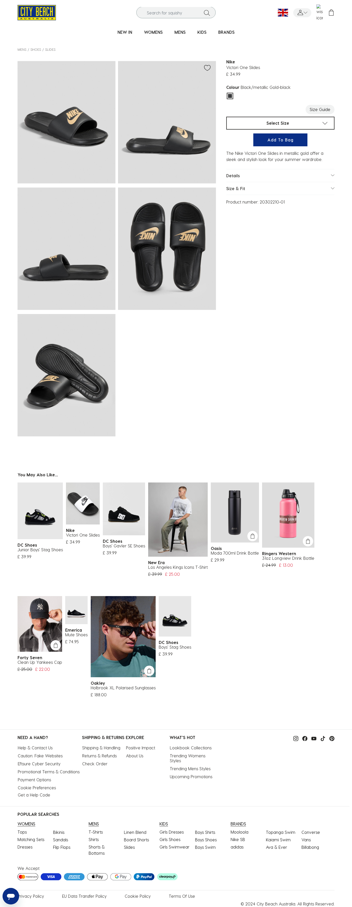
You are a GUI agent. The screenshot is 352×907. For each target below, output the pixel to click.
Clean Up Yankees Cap (40, 662)
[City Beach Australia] (37, 12)
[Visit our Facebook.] (303, 737)
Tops (22, 831)
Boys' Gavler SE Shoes (124, 545)
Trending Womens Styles (188, 758)
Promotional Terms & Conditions (49, 771)
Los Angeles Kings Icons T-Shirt (178, 567)
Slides (50, 49)
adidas (237, 846)
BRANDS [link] (226, 32)
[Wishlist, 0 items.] (319, 12)
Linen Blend (135, 832)
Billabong (310, 847)
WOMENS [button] (153, 32)
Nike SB (238, 839)
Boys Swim (205, 847)
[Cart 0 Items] (331, 13)
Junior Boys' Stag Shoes (40, 549)
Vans (306, 839)
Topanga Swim (280, 832)
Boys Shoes (206, 839)
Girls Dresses (172, 831)
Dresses (25, 846)
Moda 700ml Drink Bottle (235, 552)
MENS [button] (180, 32)
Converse (310, 832)
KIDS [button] (201, 32)
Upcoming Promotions (191, 776)
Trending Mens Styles (190, 768)
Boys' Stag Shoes (175, 647)
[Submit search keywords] (207, 12)
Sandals (60, 839)
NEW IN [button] (125, 32)
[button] (302, 12)
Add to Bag (280, 139)
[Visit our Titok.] (321, 737)
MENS (22, 49)
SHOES (35, 49)
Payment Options (34, 779)
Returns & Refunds (99, 755)
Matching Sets (31, 839)
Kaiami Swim (278, 839)
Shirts (94, 839)
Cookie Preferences (37, 787)
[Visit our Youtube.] (312, 737)
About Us (134, 755)
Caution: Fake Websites (40, 755)
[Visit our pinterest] (330, 737)
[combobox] (176, 13)
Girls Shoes (170, 839)
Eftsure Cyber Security (39, 763)
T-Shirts (96, 831)
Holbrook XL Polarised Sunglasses (123, 687)
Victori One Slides (83, 534)
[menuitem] (125, 32)
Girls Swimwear (174, 846)
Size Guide (320, 109)
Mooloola (239, 831)
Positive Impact (140, 747)
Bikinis (58, 832)
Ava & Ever (276, 847)
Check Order (94, 763)
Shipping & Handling (101, 747)
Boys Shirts (205, 832)
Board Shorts (136, 839)
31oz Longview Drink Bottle (288, 558)
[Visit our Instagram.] (294, 737)
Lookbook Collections (191, 747)
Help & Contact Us (35, 747)
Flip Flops (61, 847)
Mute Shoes (76, 634)
